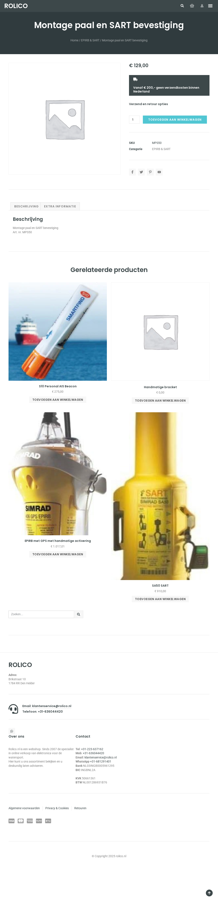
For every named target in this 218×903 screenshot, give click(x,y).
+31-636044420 (93, 753)
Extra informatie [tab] (60, 206)
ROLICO (16, 5)
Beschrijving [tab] (26, 206)
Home (74, 40)
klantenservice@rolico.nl (101, 757)
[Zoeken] (78, 614)
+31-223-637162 (92, 749)
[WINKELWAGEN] (192, 5)
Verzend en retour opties (148, 104)
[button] (182, 5)
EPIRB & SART (90, 40)
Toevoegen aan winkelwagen (175, 119)
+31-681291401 (100, 761)
